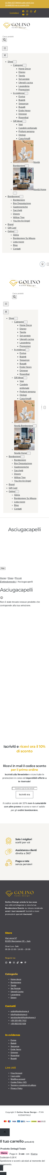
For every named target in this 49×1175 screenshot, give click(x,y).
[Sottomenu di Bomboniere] (21, 196)
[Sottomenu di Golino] (16, 231)
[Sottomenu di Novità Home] (15, 193)
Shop (10, 578)
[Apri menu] (5, 48)
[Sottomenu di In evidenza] (26, 93)
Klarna (34, 1154)
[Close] (5, 1132)
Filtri (2, 568)
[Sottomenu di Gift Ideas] (24, 121)
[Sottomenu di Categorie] (24, 65)
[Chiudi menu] (5, 55)
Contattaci (14, 13)
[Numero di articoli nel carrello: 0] (48, 264)
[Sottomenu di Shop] (15, 61)
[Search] (4, 40)
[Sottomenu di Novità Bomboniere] (27, 165)
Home (3, 578)
